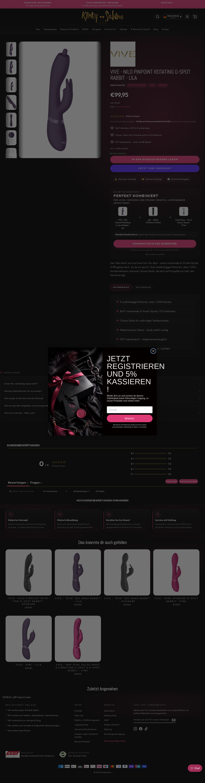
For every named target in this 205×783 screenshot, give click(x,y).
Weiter (130, 418)
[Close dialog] (153, 351)
